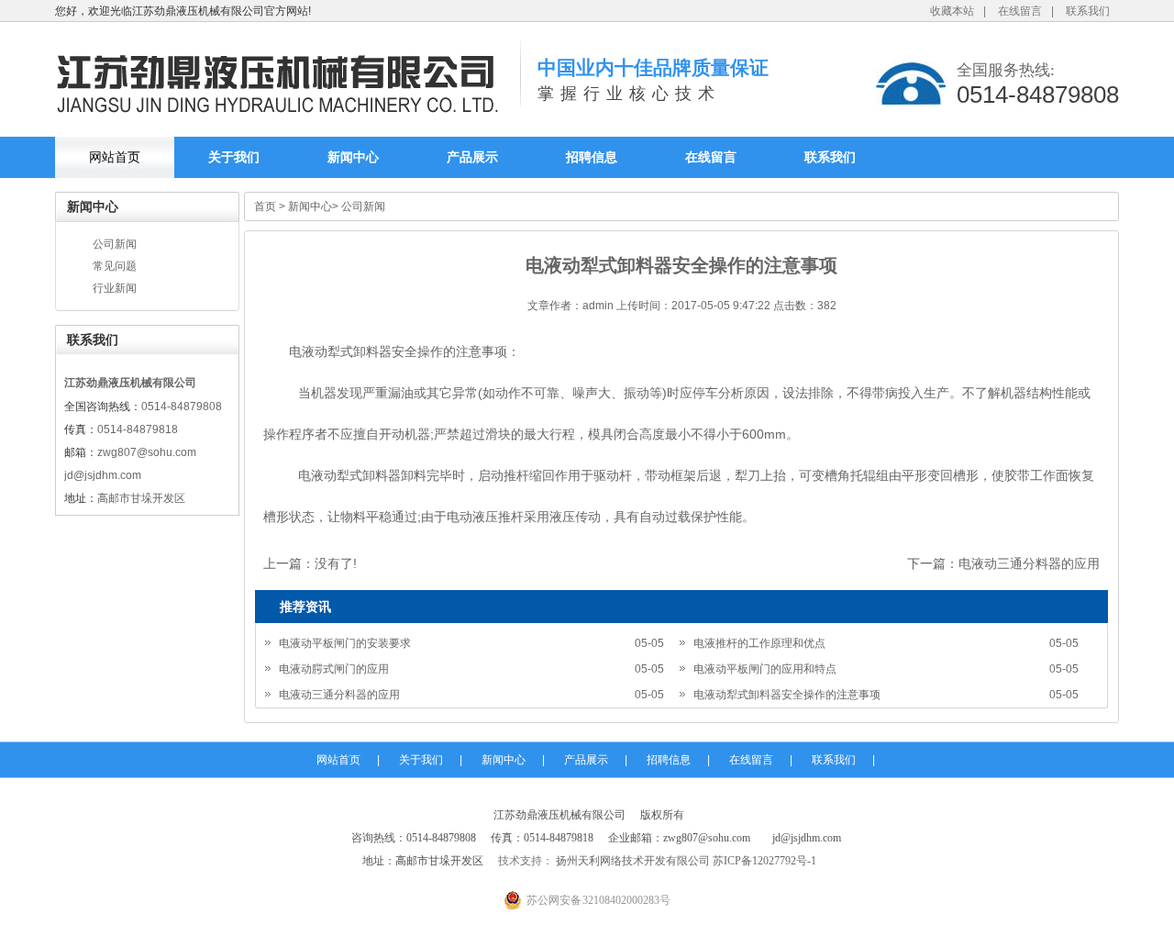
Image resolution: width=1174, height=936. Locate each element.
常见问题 (115, 266)
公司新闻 (115, 244)
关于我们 (234, 157)
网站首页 (114, 157)
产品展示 (472, 157)
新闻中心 (353, 157)
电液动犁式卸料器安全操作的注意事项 (786, 694)
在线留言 (1020, 11)
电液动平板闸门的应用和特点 (764, 669)
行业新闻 (115, 288)
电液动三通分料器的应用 (1029, 563)
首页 (265, 206)
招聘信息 (591, 157)
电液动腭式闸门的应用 (334, 669)
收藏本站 (952, 11)
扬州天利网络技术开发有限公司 (631, 860)
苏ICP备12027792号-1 (763, 860)
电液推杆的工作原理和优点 (759, 643)
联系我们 (1088, 11)
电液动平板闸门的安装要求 (345, 643)
